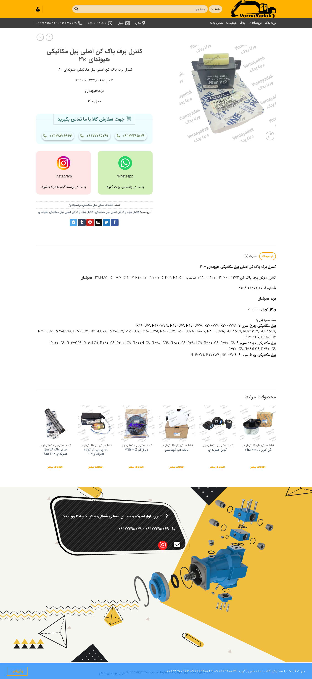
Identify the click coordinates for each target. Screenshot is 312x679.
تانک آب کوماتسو (176, 450)
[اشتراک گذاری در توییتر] (106, 222)
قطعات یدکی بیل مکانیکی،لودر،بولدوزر (90, 205)
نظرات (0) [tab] (250, 256)
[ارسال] (76, 9)
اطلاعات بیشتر (258, 467)
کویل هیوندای (217, 450)
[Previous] (275, 442)
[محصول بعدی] (49, 37)
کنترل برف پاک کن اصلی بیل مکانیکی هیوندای (65, 212)
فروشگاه (257, 23)
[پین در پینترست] (90, 222)
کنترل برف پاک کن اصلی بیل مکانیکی (117, 212)
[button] (270, 136)
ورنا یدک (270, 23)
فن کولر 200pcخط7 (258, 450)
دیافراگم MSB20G (136, 450)
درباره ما (231, 23)
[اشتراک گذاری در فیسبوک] (115, 222)
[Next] (37, 442)
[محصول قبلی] (40, 37)
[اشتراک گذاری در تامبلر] (82, 222)
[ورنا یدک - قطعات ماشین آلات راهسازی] (253, 9)
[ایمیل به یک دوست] (98, 222)
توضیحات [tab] (267, 256)
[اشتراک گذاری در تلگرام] (73, 222)
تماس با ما (216, 23)
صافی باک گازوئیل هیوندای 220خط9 (55, 452)
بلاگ (242, 23)
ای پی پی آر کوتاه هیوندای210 (95, 452)
